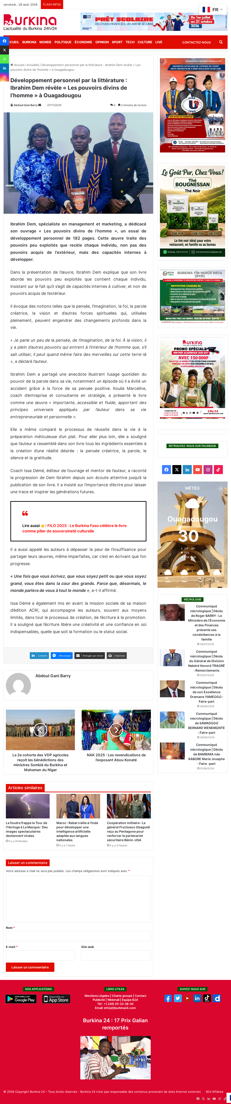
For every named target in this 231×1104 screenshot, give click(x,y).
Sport (117, 42)
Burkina (29, 42)
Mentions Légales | (98, 995)
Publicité (99, 1000)
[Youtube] (188, 1001)
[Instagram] (4, 77)
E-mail (12, 947)
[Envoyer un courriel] (39, 105)
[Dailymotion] (217, 1001)
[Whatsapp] (4, 59)
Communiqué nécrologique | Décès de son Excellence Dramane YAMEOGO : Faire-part (206, 692)
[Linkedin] (4, 68)
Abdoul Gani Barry (26, 105)
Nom (10, 927)
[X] (4, 50)
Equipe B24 (129, 1000)
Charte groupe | (123, 995)
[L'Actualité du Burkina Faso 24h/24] (30, 22)
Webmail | (114, 1000)
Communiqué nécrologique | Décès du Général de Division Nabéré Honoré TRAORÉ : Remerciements (206, 661)
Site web (87, 947)
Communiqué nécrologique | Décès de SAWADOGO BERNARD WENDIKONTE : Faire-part (206, 723)
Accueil (18, 65)
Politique (63, 42)
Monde (45, 42)
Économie (83, 42)
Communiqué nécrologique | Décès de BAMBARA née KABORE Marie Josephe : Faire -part (206, 754)
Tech (130, 42)
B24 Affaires (214, 1091)
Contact (140, 995)
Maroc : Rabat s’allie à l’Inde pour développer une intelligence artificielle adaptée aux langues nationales (77, 831)
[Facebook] (4, 40)
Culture (145, 42)
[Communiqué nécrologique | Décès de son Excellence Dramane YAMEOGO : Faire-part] (172, 688)
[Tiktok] (207, 1001)
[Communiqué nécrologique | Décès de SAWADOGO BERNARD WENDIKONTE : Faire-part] (172, 719)
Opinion (102, 42)
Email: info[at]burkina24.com (115, 1008)
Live (158, 42)
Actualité (33, 65)
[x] (178, 1001)
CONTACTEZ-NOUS (196, 42)
